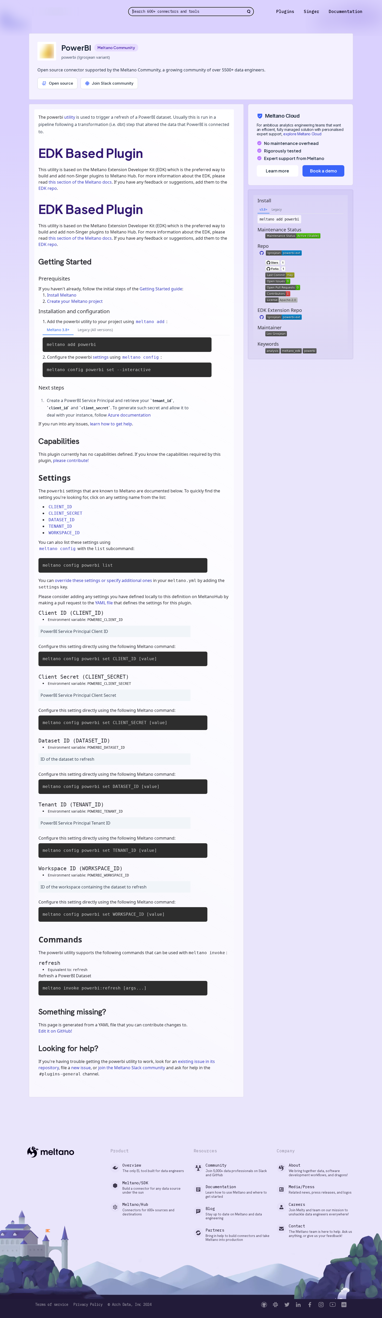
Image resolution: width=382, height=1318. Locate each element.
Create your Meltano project (75, 301)
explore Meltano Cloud (302, 134)
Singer (311, 11)
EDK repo (47, 188)
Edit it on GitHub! (55, 1031)
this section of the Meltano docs (80, 182)
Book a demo (323, 170)
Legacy (277, 209)
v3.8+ (263, 209)
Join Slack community (113, 83)
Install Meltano (61, 295)
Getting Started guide (161, 289)
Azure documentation (129, 415)
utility (69, 117)
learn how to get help (111, 424)
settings (101, 357)
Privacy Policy (88, 1304)
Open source (61, 83)
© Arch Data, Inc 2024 (130, 1304)
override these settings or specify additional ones (103, 580)
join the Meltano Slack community (131, 1068)
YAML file (104, 603)
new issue (81, 1068)
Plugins (285, 11)
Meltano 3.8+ (58, 329)
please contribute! (71, 460)
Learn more (277, 170)
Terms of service (51, 1304)
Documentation (346, 11)
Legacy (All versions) (95, 329)
